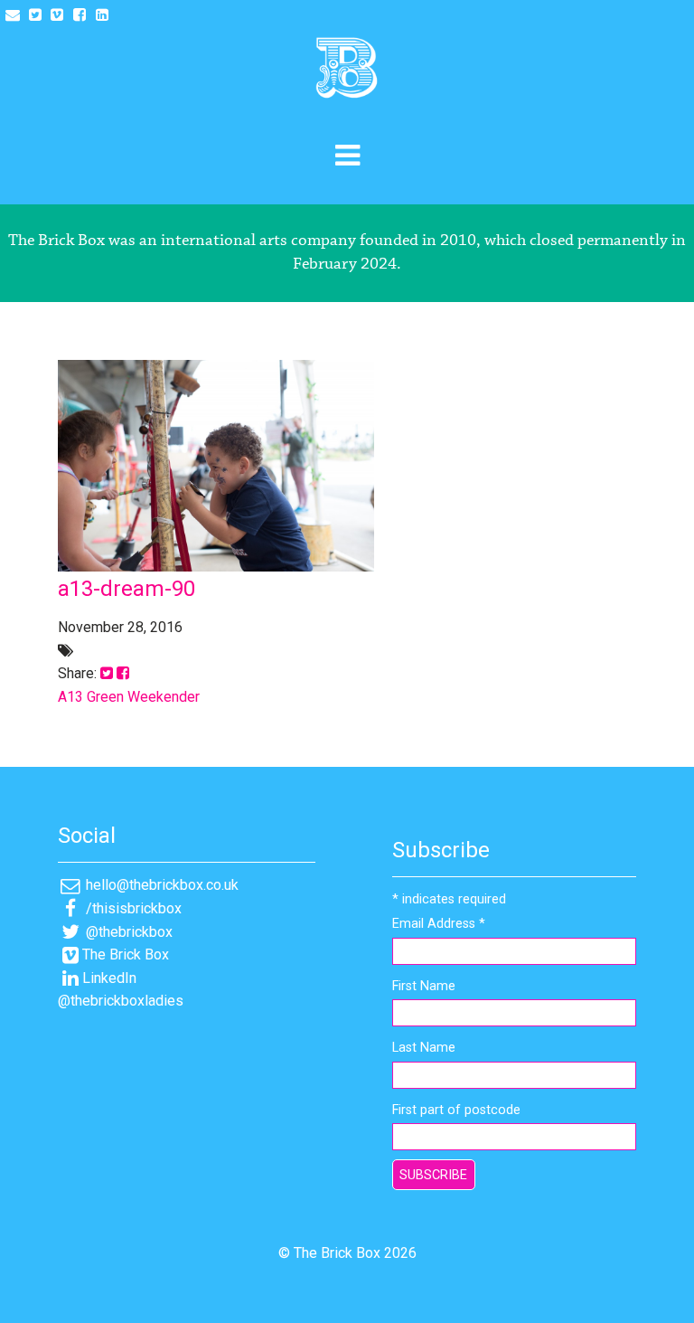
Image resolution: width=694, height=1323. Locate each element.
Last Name (423, 1047)
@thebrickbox (127, 931)
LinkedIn (109, 978)
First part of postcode (456, 1110)
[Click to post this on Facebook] (123, 673)
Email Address (438, 923)
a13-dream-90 (126, 588)
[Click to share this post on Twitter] (106, 673)
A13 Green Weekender (129, 696)
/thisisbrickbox (132, 908)
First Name (423, 986)
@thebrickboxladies (120, 1000)
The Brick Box (125, 954)
